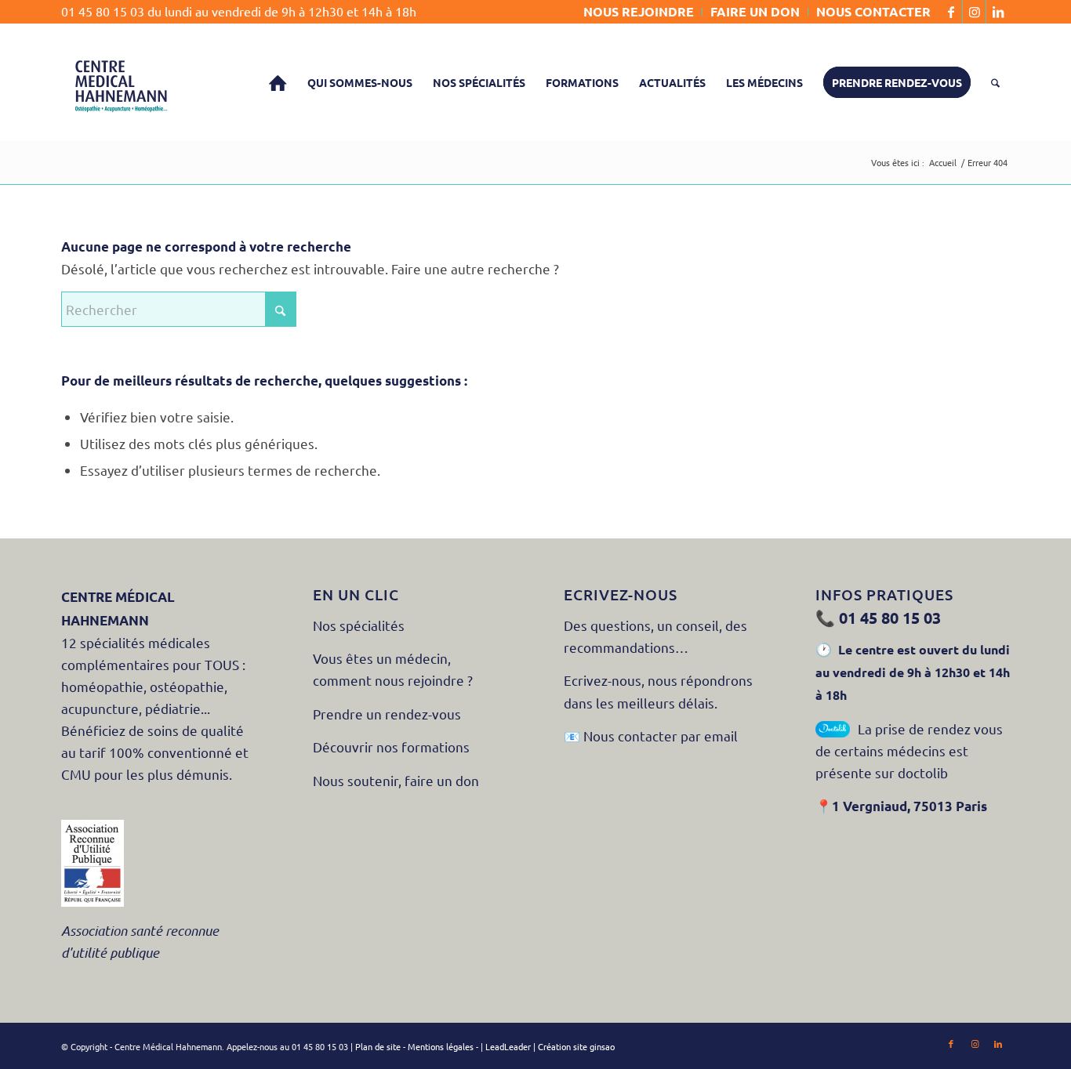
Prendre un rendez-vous (388, 713)
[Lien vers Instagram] (974, 12)
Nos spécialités (359, 625)
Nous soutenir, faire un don (397, 780)
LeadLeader (508, 1046)
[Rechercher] (995, 82)
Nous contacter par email (660, 735)
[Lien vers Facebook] (950, 12)
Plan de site (378, 1046)
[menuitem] (639, 12)
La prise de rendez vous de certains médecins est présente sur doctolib (909, 750)
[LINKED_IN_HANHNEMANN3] (120, 82)
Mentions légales (441, 1046)
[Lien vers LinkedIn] (998, 12)
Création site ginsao (576, 1046)
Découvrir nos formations (391, 746)
